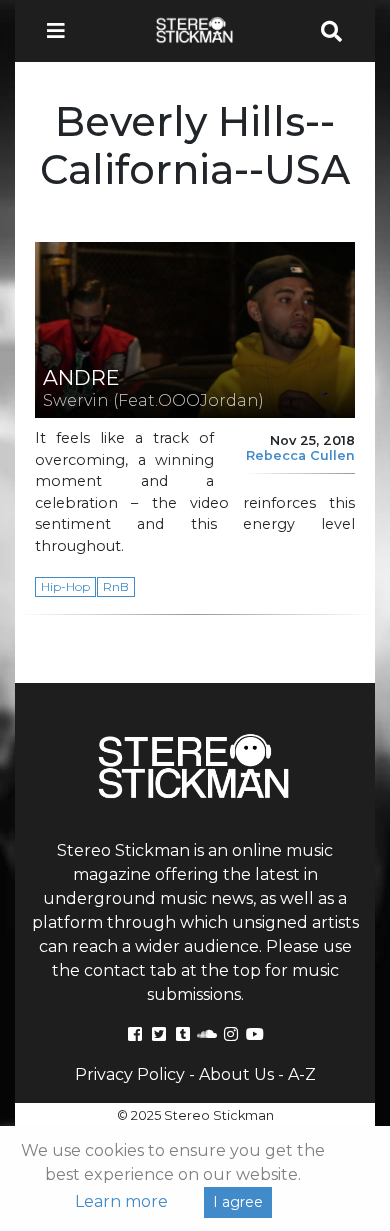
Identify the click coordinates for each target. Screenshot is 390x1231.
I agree (238, 1202)
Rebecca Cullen (300, 455)
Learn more (121, 1201)
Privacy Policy (130, 1074)
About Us (236, 1074)
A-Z (302, 1074)
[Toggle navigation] (62, 31)
